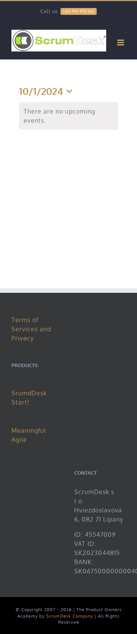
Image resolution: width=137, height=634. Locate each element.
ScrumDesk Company (69, 616)
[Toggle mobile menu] (121, 43)
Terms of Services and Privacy (31, 329)
